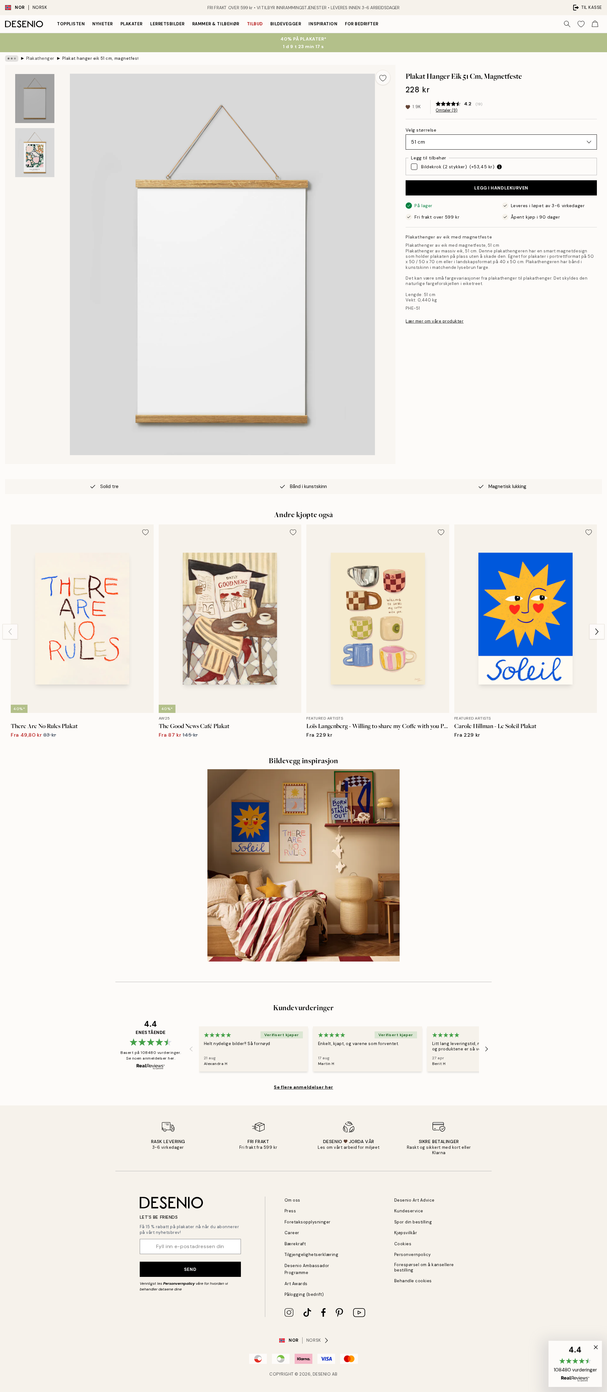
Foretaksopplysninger (308, 1222)
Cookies (403, 1244)
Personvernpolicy (179, 1283)
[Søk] (567, 24)
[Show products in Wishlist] (581, 24)
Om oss (292, 1200)
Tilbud (255, 24)
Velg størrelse (421, 130)
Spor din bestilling (413, 1222)
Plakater (131, 24)
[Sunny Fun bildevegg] (303, 865)
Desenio (322, 1374)
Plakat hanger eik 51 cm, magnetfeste (100, 58)
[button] (575, 1364)
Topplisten (71, 24)
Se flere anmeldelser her (303, 1087)
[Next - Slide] (596, 631)
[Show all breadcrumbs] (11, 58)
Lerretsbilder (167, 24)
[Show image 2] (34, 152)
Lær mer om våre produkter (434, 321)
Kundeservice (408, 1211)
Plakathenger (40, 58)
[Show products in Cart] (595, 24)
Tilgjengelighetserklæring (312, 1254)
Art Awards (296, 1283)
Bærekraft (295, 1244)
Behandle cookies (413, 1281)
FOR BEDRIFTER (361, 24)
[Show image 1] (34, 98)
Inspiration (323, 24)
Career (292, 1232)
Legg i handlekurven (501, 188)
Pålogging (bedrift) (304, 1294)
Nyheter (102, 24)
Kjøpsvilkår (405, 1232)
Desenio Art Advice (414, 1200)
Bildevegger (285, 24)
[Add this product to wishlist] (382, 77)
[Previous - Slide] (10, 631)
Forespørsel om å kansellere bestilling (424, 1267)
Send (190, 1269)
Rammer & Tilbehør (215, 24)
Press (290, 1211)
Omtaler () (446, 110)
